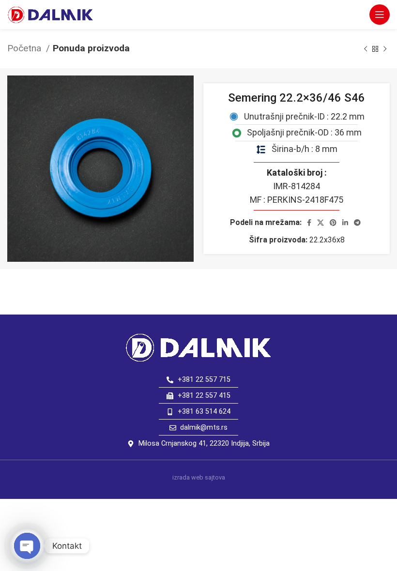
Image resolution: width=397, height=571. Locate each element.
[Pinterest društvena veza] (333, 222)
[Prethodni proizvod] (365, 49)
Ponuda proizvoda (91, 48)
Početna (25, 48)
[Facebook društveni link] (309, 222)
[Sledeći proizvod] (385, 49)
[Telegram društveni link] (357, 222)
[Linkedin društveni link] (345, 222)
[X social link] (320, 222)
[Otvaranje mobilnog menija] (380, 14)
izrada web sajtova (198, 477)
